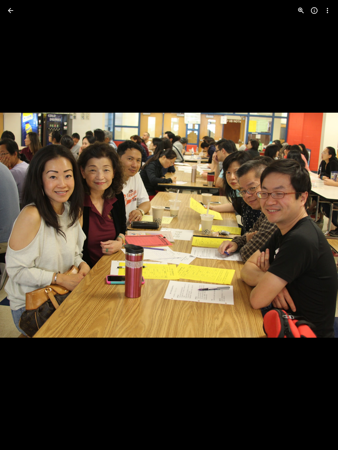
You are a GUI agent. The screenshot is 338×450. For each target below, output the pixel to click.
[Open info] (314, 10)
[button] (18, 225)
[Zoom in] (301, 10)
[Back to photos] (10, 10)
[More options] (327, 10)
